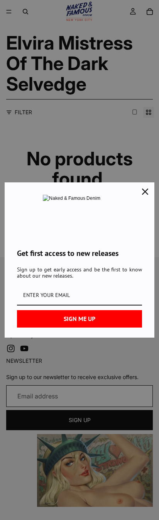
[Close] (145, 191)
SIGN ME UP (79, 319)
